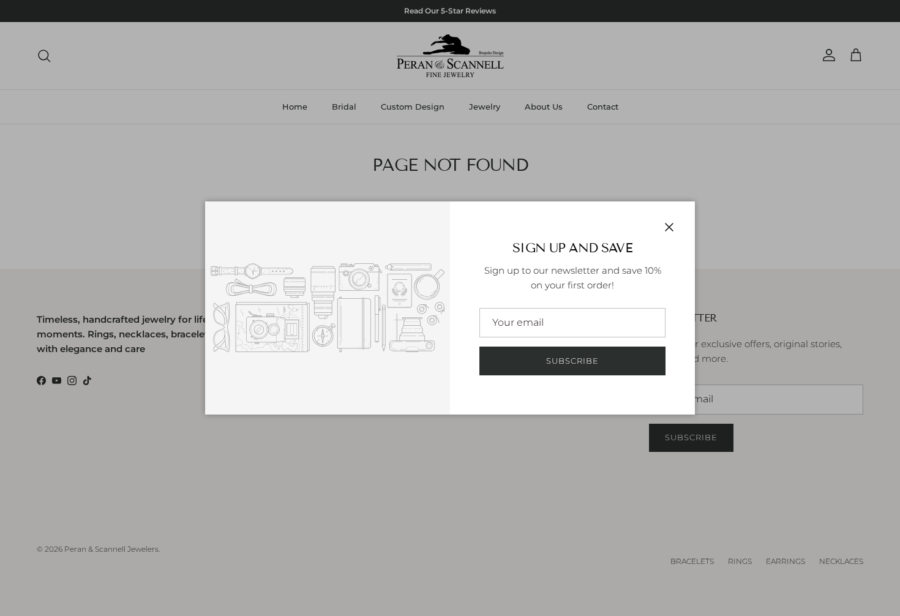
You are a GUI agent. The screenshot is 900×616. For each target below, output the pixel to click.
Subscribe (572, 361)
